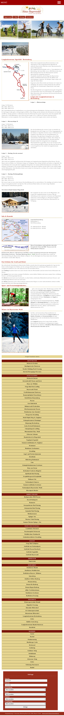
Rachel (32, 636)
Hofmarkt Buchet (32, 378)
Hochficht (32, 627)
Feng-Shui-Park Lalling (32, 386)
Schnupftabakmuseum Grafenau (32, 465)
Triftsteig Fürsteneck (32, 664)
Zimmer (7, 696)
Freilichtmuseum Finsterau (32, 392)
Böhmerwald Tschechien (32, 406)
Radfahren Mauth (32, 567)
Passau (32, 400)
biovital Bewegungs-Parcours (32, 371)
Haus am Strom (32, 468)
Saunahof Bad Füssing (32, 511)
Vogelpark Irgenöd (32, 440)
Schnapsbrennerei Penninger (32, 420)
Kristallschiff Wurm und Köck (32, 381)
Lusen (32, 633)
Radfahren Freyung (32, 595)
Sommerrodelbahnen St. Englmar (32, 442)
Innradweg (32, 576)
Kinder (7, 692)
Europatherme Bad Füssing (32, 505)
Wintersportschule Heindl (32, 602)
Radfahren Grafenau (32, 593)
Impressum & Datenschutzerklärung (50, 713)
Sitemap (21, 17)
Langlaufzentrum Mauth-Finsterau (32, 624)
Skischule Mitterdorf (32, 607)
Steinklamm (32, 653)
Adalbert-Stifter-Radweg (32, 578)
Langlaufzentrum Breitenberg (32, 616)
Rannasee (32, 502)
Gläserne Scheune (32, 434)
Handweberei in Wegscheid (32, 437)
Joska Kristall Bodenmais (32, 426)
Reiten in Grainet (32, 363)
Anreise (7, 678)
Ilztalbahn (32, 456)
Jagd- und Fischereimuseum (32, 454)
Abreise (7, 683)
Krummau (32, 445)
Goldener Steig (32, 650)
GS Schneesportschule (32, 610)
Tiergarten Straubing (32, 414)
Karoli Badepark (32, 499)
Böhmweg (32, 656)
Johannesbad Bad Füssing (32, 508)
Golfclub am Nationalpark (32, 546)
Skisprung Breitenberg (32, 423)
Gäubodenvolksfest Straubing (32, 537)
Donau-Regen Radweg (32, 587)
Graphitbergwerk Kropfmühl (32, 476)
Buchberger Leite (32, 642)
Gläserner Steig (32, 659)
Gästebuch (29, 17)
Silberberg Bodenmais (32, 459)
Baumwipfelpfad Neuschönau (32, 395)
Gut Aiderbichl (32, 403)
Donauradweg (32, 581)
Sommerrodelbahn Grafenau (32, 485)
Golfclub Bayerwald (32, 554)
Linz (32, 462)
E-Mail (15, 17)
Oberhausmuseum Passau (32, 409)
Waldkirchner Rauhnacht (32, 534)
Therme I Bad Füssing (32, 519)
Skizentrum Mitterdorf (32, 613)
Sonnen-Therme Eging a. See (32, 522)
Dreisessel (32, 645)
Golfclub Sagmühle (32, 552)
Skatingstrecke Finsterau (32, 366)
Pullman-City (32, 479)
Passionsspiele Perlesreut (32, 531)
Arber (32, 619)
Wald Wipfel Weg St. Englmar (32, 417)
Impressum (7, 17)
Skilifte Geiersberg (32, 621)
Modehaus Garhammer (32, 448)
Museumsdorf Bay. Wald (32, 431)
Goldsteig (32, 648)
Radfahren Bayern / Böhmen (32, 573)
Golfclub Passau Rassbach (32, 549)
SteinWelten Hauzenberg (32, 398)
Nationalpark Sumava (32, 482)
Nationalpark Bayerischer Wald (32, 487)
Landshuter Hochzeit (32, 528)
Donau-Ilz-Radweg (32, 584)
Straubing (32, 451)
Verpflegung (8, 701)
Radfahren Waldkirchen (32, 570)
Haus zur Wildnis (32, 384)
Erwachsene (8, 687)
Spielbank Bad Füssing (32, 473)
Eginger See (32, 516)
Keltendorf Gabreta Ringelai (32, 470)
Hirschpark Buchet (32, 490)
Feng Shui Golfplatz (32, 543)
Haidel (32, 667)
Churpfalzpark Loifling (32, 428)
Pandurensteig (32, 639)
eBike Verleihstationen (32, 590)
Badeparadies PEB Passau (32, 497)
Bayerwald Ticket (32, 389)
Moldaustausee (32, 513)
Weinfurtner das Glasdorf (32, 412)
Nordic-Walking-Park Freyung (32, 369)
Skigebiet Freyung (32, 605)
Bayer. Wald (31, 254)
